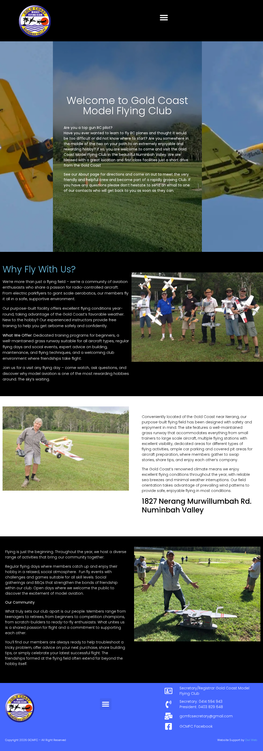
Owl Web (251, 740)
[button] (163, 17)
